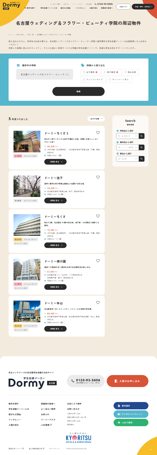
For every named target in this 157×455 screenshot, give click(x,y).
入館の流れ (93, 8)
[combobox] (44, 74)
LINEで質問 (127, 422)
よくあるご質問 (55, 4)
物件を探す (29, 8)
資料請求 (124, 405)
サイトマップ (54, 448)
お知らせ (66, 4)
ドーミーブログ (77, 4)
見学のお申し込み (74, 421)
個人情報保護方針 (35, 448)
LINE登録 (89, 4)
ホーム (11, 34)
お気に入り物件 (74, 403)
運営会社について (15, 448)
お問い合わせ (73, 408)
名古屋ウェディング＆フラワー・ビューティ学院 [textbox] (46, 74)
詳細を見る (54, 161)
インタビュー (81, 8)
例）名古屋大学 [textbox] (124, 136)
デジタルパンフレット (130, 414)
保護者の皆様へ (107, 8)
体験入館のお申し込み (75, 417)
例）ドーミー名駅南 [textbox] (125, 147)
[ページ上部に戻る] (147, 446)
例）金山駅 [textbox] (122, 159)
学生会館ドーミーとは (48, 8)
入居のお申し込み (127, 381)
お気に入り (123, 7)
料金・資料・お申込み (143, 7)
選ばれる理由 (66, 8)
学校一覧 (31, 34)
